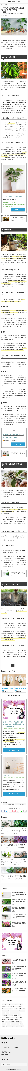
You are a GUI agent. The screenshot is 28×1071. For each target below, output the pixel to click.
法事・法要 (13, 1023)
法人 (17, 1023)
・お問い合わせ (4, 1054)
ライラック (4, 1019)
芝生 (9, 1026)
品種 (6, 1021)
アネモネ (20, 1004)
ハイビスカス (4, 1015)
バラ (19, 1015)
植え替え (3, 1023)
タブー (3, 1013)
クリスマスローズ (5, 1010)
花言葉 (13, 1026)
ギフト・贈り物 (22, 1008)
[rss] (7, 1042)
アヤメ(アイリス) (11, 1006)
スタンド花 (18, 1010)
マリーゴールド (19, 1017)
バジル (15, 1015)
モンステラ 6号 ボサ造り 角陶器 (12, 196)
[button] (1, 1)
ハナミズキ (11, 1015)
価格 (3, 1021)
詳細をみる (18, 210)
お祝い (16, 1004)
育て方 (18, 13)
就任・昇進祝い (11, 1021)
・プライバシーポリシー (6, 1052)
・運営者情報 (4, 1051)
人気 (22, 1019)
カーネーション (10, 1008)
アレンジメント (18, 1006)
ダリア (7, 1013)
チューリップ (12, 1013)
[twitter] (2, 1042)
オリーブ (3, 1008)
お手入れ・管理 (10, 13)
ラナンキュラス (11, 1019)
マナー (13, 1017)
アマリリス (4, 1006)
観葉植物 (4, 12)
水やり (15, 13)
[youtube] (4, 1042)
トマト (18, 1013)
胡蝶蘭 (3, 1026)
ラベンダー (17, 1019)
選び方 (22, 1026)
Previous (1, 683)
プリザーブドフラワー (6, 1017)
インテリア (5, 13)
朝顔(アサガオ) (18, 1021)
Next (27, 683)
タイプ (23, 1010)
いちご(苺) (4, 1004)
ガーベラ (16, 1008)
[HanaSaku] (14, 1)
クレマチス (12, 1010)
